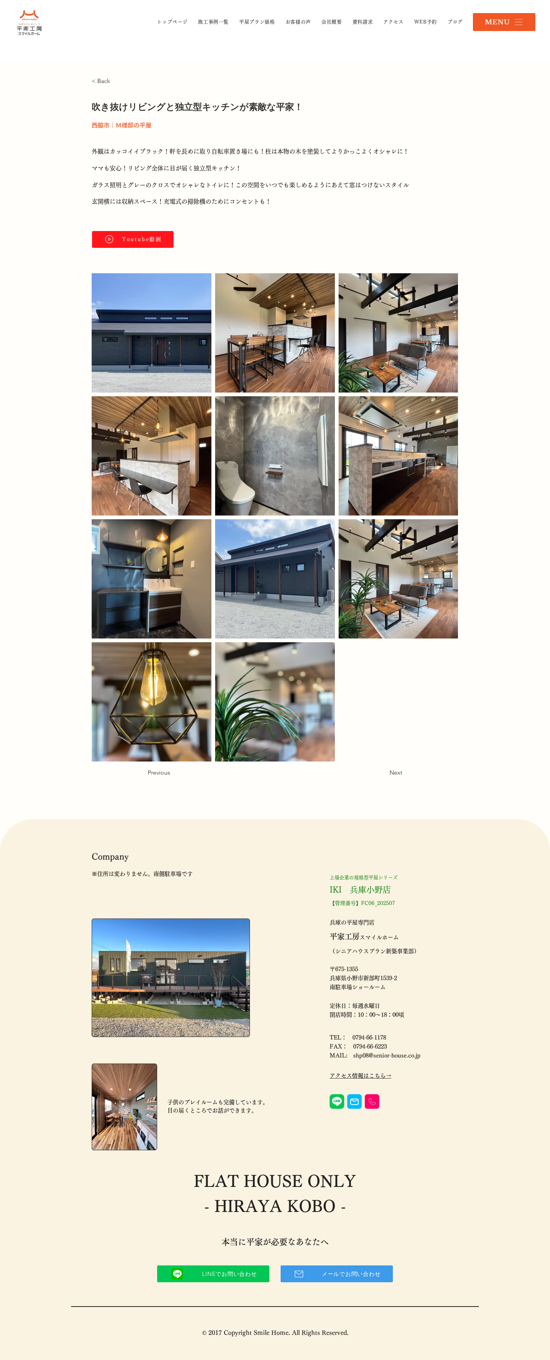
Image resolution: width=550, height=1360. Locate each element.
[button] (504, 22)
